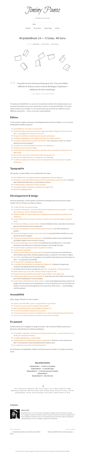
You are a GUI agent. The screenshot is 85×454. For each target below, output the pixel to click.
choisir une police (44, 388)
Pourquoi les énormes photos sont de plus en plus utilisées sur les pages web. (38, 274)
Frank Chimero (35, 390)
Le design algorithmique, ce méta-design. (27, 338)
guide (41, 390)
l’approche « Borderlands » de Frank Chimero (55, 269)
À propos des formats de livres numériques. (27, 238)
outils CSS (71, 390)
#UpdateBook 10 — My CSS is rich (42, 376)
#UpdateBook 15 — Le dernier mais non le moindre (42, 371)
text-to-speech (49, 392)
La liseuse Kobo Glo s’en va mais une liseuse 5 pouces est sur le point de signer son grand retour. (42, 220)
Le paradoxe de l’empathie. (22, 250)
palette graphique (20, 392)
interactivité (58, 390)
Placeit (43, 451)
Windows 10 (62, 392)
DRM (29, 390)
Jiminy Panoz (42, 10)
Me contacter (37, 28)
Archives (57, 28)
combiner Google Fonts (59, 388)
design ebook (23, 390)
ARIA (36, 388)
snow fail (28, 392)
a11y (15, 388)
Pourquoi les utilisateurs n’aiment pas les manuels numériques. (34, 136)
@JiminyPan (31, 413)
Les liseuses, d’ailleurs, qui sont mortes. (26, 224)
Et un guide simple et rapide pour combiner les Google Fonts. (33, 187)
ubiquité (56, 392)
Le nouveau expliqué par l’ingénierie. (27, 262)
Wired (68, 392)
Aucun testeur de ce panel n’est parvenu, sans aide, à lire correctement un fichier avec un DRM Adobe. (42, 151)
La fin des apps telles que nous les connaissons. (29, 276)
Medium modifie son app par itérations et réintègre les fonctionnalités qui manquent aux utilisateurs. (42, 215)
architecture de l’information (26, 388)
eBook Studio (48, 28)
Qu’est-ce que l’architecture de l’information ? (28, 252)
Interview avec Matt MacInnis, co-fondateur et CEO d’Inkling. (33, 157)
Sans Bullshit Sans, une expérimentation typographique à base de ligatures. (38, 177)
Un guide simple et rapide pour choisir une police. (29, 184)
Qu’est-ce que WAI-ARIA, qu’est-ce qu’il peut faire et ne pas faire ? (34, 303)
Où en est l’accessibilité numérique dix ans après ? (29, 310)
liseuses (65, 390)
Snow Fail (16, 257)
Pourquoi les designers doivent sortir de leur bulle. (30, 233)
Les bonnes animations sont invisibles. (26, 243)
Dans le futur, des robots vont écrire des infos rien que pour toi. (34, 155)
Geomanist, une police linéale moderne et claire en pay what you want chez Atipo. (40, 180)
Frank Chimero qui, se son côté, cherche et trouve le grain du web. (35, 271)
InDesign (46, 390)
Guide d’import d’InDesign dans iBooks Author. (29, 281)
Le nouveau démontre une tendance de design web (32, 264)
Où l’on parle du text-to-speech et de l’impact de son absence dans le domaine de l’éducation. (43, 313)
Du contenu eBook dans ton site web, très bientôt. (29, 140)
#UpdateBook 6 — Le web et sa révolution (42, 366)
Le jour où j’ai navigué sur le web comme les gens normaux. (33, 228)
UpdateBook (36, 44)
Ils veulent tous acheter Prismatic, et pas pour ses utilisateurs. (33, 145)
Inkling (52, 390)
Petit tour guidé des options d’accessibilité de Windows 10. (32, 308)
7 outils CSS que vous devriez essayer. (25, 207)
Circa (51, 388)
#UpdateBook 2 (42, 373)
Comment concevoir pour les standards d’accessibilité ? (31, 306)
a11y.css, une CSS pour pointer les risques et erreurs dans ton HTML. (36, 315)
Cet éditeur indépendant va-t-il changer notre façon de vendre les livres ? (37, 138)
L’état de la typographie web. (22, 189)
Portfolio (27, 28)
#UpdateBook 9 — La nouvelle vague (42, 368)
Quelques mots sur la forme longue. (25, 148)
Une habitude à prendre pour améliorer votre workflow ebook (25, 433)
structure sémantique (38, 392)
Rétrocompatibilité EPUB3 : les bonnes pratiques (61, 432)
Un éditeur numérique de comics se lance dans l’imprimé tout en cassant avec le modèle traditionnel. (42, 160)
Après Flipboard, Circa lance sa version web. (27, 128)
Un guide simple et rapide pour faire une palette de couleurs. (33, 247)
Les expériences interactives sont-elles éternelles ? (29, 345)
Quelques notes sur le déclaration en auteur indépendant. (32, 340)
